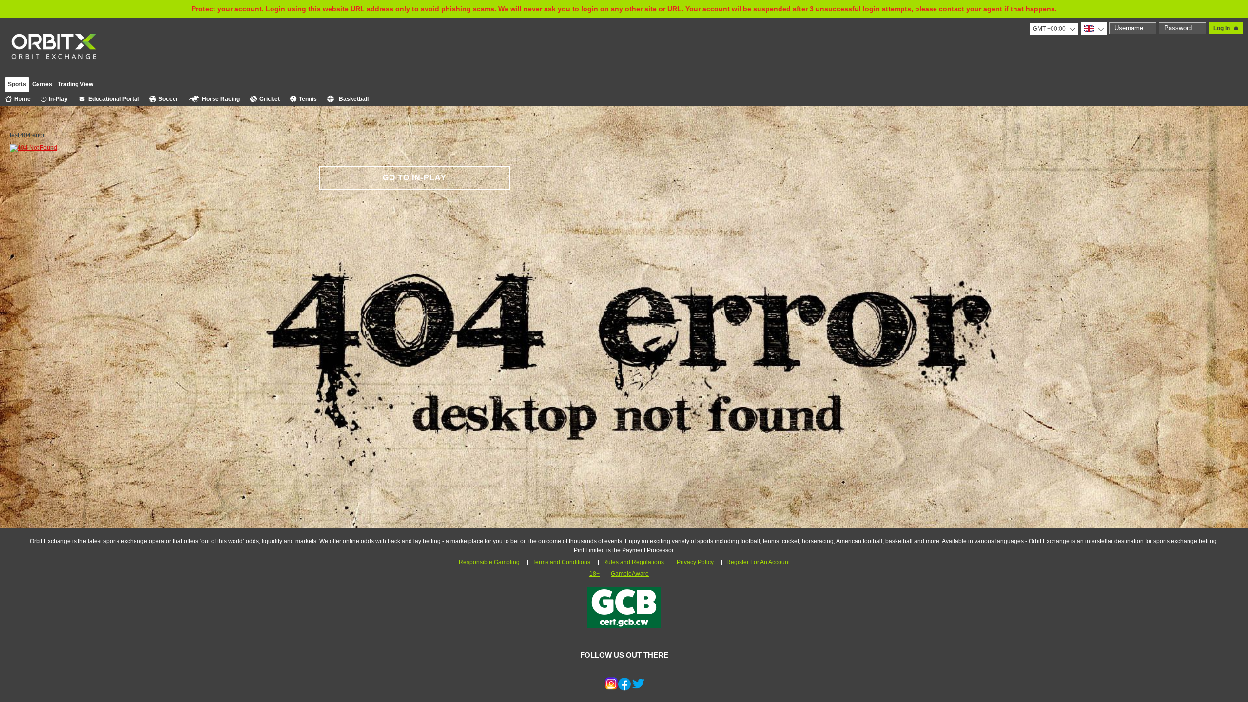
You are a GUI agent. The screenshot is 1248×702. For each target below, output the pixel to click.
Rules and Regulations (633, 562)
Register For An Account (758, 562)
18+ (594, 573)
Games (42, 84)
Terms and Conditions (561, 562)
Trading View (75, 84)
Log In (1221, 28)
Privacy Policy (695, 562)
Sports (17, 84)
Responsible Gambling (489, 562)
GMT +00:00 (1049, 28)
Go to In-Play (415, 178)
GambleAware (630, 573)
